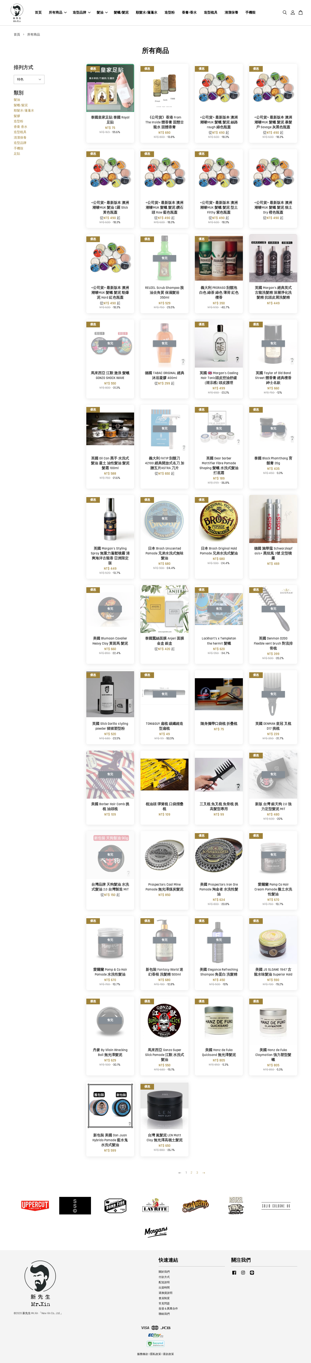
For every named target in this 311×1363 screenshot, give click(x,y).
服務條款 (142, 1354)
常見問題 (164, 1303)
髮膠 (17, 116)
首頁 (38, 12)
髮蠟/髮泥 (121, 12)
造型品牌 (79, 12)
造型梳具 (210, 12)
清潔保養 (231, 12)
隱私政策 (155, 1354)
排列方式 (23, 68)
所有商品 (55, 12)
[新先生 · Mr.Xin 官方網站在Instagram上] (243, 1274)
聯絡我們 (164, 1314)
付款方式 (164, 1277)
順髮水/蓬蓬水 (146, 12)
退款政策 (168, 1354)
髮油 (100, 12)
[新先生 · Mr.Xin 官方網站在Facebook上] (234, 1274)
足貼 (17, 154)
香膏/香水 (189, 12)
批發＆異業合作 (168, 1308)
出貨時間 (164, 1287)
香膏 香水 (20, 127)
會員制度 (164, 1298)
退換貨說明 (165, 1293)
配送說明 (164, 1282)
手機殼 (250, 12)
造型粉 (170, 12)
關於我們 (164, 1271)
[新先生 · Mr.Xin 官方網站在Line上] (252, 1274)
